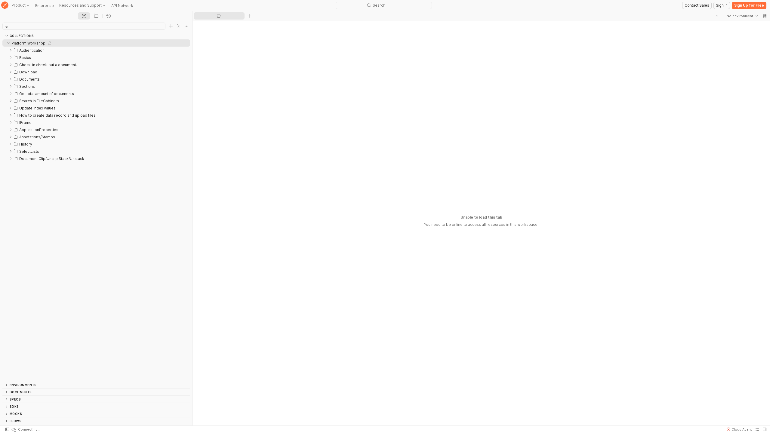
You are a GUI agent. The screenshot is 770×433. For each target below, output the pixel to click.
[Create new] (170, 26)
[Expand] (10, 50)
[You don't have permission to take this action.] (249, 16)
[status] (25, 429)
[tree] (96, 210)
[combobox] (742, 16)
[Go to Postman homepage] (4, 6)
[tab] (84, 16)
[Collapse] (8, 43)
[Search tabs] (716, 16)
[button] (764, 16)
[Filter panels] (6, 26)
